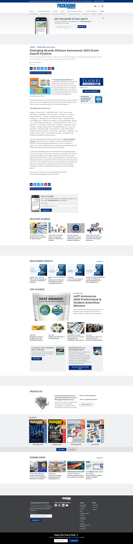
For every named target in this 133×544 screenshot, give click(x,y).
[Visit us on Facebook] (56, 505)
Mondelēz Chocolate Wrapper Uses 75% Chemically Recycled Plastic (36, 338)
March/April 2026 (76, 444)
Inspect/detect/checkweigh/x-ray (57, 278)
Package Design (77, 293)
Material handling (72, 235)
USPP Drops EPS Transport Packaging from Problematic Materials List (75, 338)
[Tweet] (45, 68)
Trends (32, 47)
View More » (99, 261)
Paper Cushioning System (88, 395)
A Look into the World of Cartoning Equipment (75, 279)
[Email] (34, 68)
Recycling (51, 335)
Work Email (44, 203)
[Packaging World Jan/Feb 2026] (95, 431)
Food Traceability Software (88, 399)
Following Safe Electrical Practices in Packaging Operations (94, 238)
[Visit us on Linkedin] (63, 505)
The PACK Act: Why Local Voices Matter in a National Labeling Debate (94, 338)
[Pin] (49, 68)
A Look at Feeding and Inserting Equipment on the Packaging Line (93, 280)
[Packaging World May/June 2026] (57, 431)
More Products (86, 404)
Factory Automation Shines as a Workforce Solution (55, 238)
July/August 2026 (38, 444)
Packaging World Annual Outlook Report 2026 (86, 99)
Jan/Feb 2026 (95, 444)
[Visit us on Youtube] (67, 505)
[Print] (31, 68)
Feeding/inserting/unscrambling (95, 277)
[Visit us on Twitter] (59, 505)
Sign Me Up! (82, 26)
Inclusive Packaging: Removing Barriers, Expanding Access (54, 477)
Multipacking (90, 473)
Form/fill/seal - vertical (37, 277)
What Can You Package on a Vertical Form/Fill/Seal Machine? (38, 280)
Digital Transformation (37, 473)
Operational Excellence (46, 47)
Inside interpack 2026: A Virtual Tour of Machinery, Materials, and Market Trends (38, 477)
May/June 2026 (56, 444)
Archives (72, 449)
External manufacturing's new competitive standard (75, 476)
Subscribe (61, 449)
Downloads (51, 473)
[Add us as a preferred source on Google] (52, 68)
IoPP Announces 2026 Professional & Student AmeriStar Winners (87, 301)
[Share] (38, 68)
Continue (74, 540)
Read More (36, 359)
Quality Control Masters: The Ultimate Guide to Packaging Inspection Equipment (56, 281)
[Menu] (102, 6)
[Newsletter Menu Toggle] (95, 6)
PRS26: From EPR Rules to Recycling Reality (56, 337)
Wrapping (32, 335)
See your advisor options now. (80, 367)
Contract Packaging (73, 473)
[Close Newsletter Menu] (103, 18)
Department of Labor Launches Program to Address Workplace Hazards (74, 238)
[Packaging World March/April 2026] (76, 431)
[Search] (99, 6)
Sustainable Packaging (74, 335)
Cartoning (70, 277)
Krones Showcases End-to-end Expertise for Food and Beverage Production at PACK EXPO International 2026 (65, 398)
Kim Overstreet (37, 62)
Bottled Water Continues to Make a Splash (38, 237)
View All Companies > (91, 91)
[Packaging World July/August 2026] (38, 431)
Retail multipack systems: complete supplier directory (94, 477)
